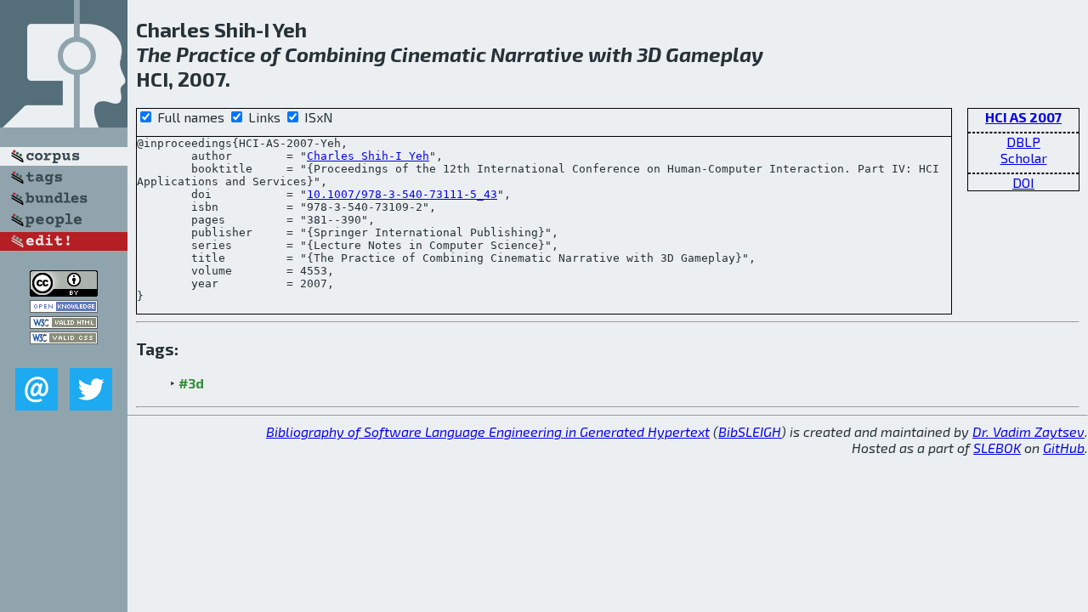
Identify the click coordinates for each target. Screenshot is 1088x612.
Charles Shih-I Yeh (368, 156)
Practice (216, 54)
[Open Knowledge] (64, 307)
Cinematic (438, 54)
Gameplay (714, 54)
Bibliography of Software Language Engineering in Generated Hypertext (488, 431)
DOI (1023, 182)
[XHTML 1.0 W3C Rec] (64, 323)
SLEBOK (997, 447)
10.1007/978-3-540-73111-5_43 (402, 194)
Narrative (537, 54)
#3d (191, 383)
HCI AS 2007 (1023, 117)
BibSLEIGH (749, 431)
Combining (335, 54)
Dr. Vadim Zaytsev (1028, 431)
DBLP (1023, 141)
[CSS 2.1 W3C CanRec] (64, 356)
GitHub (1064, 447)
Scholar (1023, 158)
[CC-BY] (64, 291)
